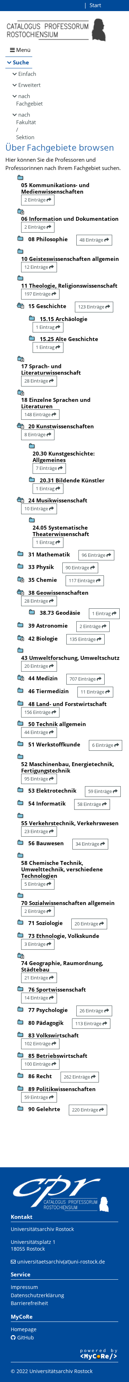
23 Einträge (36, 831)
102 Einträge (38, 1043)
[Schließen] (20, 304)
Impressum (24, 1287)
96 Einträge (94, 555)
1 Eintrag (46, 327)
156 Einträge (38, 712)
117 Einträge (82, 580)
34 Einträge (88, 844)
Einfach (25, 73)
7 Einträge (47, 468)
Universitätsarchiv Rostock (42, 1229)
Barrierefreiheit (29, 1303)
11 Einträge (93, 691)
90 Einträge (78, 567)
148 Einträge (38, 414)
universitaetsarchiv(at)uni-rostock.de (61, 1261)
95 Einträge (36, 778)
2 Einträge (35, 199)
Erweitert (25, 84)
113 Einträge (88, 1023)
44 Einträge (36, 732)
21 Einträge (36, 977)
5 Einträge (35, 884)
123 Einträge (91, 306)
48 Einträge (92, 240)
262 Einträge (77, 1077)
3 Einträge (35, 944)
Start (95, 5)
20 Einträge (36, 666)
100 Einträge (38, 1064)
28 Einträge (36, 381)
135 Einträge (83, 639)
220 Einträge (85, 1109)
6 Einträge (103, 745)
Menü (22, 49)
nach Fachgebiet (24, 99)
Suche (21, 62)
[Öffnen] (20, 210)
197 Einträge (38, 294)
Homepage (24, 1329)
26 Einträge (92, 1010)
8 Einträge (35, 434)
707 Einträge (83, 679)
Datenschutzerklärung (37, 1295)
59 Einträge (100, 791)
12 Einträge (36, 267)
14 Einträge (36, 997)
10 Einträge (36, 508)
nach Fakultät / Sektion (24, 126)
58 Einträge (89, 804)
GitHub (25, 1337)
